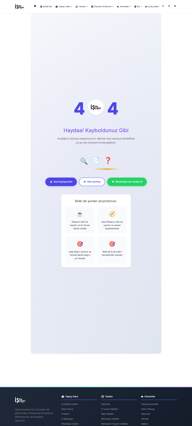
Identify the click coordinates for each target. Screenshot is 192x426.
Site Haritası (92, 181)
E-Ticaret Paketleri (109, 409)
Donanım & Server (102, 6)
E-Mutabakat (67, 419)
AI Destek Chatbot (69, 404)
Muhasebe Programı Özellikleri (114, 424)
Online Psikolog (148, 409)
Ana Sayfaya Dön (61, 181)
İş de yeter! (153, 6)
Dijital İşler (105, 404)
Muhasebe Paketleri (110, 419)
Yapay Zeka (64, 6)
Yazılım (82, 6)
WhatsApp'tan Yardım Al (127, 181)
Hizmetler (124, 6)
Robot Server (67, 409)
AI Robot (65, 414)
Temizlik (144, 419)
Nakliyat (144, 424)
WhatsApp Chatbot (69, 424)
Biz (138, 6)
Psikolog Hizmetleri (149, 404)
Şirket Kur (47, 6)
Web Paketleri (107, 414)
